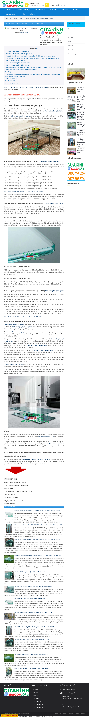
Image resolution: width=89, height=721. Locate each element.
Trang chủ (8, 10)
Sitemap (83, 713)
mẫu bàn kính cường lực (46, 436)
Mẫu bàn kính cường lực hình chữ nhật (17, 65)
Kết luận (8, 72)
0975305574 (61, 5)
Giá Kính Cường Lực (23, 10)
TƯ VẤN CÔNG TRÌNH (12, 83)
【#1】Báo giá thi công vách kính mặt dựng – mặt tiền (81, 142)
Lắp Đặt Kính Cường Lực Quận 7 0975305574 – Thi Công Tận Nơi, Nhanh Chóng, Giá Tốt (38, 525)
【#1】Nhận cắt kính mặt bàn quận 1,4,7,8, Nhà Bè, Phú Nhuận (26, 87)
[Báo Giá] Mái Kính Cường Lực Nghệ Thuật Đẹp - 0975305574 (81, 116)
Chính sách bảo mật (60, 713)
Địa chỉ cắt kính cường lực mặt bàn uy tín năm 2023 (21, 69)
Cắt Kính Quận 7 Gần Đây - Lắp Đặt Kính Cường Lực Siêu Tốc (31, 598)
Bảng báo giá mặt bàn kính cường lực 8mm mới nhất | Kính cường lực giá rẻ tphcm (30, 56)
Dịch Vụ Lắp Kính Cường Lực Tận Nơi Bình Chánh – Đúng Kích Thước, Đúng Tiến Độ (37, 510)
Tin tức (22, 14)
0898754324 (40, 5)
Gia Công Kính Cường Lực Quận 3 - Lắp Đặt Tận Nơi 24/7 (30, 572)
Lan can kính (10, 14)
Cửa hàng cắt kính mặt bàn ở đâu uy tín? (17, 51)
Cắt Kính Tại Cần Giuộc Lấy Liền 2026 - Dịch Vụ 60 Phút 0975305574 (33, 612)
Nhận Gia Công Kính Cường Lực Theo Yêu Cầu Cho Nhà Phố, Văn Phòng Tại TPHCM (37, 539)
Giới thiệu (8, 685)
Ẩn (36, 48)
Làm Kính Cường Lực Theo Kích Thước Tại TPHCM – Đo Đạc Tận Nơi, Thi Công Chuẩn (38, 555)
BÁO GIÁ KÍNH (10, 81)
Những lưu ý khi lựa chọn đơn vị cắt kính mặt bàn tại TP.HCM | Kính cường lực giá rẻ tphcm (33, 67)
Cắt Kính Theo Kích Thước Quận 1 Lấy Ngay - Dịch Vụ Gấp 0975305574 (34, 586)
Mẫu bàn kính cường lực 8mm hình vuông (17, 63)
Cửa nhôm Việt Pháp (73, 58)
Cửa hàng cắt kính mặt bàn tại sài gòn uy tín (18, 54)
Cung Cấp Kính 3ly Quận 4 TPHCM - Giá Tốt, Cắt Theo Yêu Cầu (31, 668)
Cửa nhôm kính (40, 10)
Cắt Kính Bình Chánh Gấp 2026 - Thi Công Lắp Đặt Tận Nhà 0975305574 (34, 627)
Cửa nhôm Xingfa (72, 54)
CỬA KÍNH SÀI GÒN (11, 78)
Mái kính (75, 10)
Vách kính (53, 10)
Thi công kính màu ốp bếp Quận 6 (81, 89)
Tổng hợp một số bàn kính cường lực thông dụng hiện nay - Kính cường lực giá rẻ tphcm (32, 58)
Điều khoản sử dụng (73, 713)
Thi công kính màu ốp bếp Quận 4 (81, 150)
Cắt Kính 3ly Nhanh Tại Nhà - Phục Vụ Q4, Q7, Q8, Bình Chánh (31, 654)
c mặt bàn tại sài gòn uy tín (35, 459)
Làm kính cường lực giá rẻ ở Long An (81, 124)
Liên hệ (32, 14)
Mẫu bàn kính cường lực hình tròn (15, 60)
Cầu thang (70, 45)
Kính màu (65, 10)
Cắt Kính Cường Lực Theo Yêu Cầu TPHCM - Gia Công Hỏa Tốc (32, 639)
